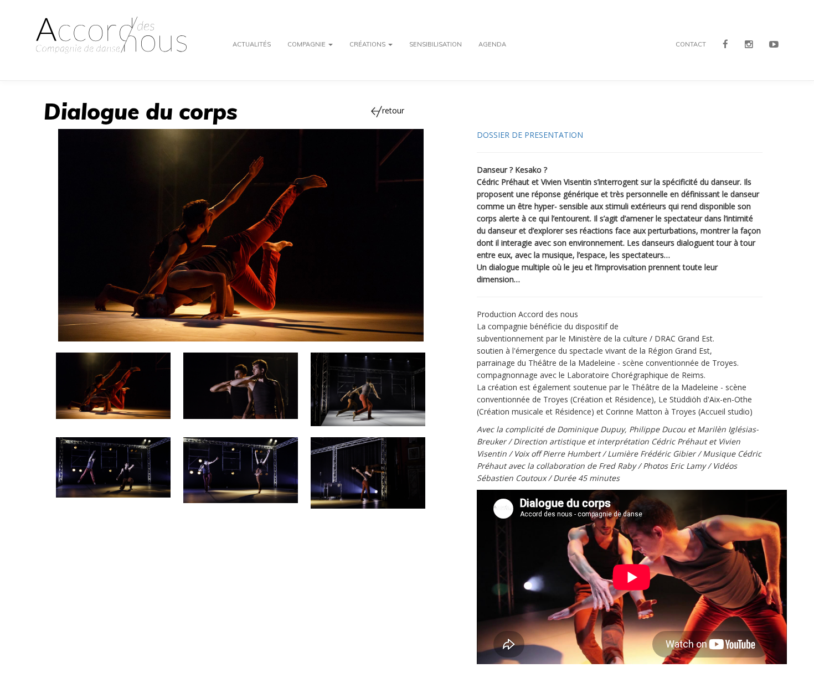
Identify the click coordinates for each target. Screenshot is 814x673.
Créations (368, 44)
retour (393, 110)
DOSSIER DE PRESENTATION (530, 135)
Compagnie (307, 44)
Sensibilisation (435, 44)
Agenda (492, 44)
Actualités (252, 44)
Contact (691, 44)
